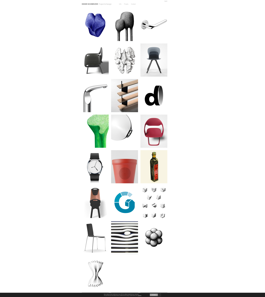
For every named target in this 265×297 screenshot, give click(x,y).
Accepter (154, 294)
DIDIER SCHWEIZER (90, 4)
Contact (133, 4)
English (165, 1)
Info (120, 4)
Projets (126, 4)
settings (139, 295)
